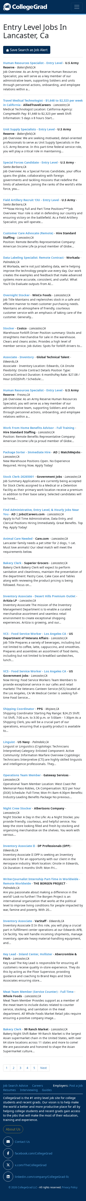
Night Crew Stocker (17, 808)
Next (43, 1068)
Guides (47, 1090)
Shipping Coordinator (18, 709)
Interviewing (29, 1090)
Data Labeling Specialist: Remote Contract (33, 258)
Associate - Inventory (18, 357)
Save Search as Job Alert (29, 50)
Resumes (9, 1090)
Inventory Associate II (19, 846)
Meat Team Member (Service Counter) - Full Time (38, 992)
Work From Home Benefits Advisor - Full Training (38, 428)
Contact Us (22, 1142)
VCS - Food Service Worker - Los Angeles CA (34, 634)
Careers (37, 1086)
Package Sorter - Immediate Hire (27, 452)
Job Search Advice (15, 1086)
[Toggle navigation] (77, 7)
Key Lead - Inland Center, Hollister (27, 954)
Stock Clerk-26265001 (18, 477)
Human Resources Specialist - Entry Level (32, 63)
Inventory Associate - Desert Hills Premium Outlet (39, 596)
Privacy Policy (69, 1187)
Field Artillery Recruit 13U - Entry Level (31, 200)
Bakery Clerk (12, 563)
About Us (13, 1129)
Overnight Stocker (16, 295)
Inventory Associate (17, 921)
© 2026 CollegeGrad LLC (23, 1187)
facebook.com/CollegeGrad (33, 1153)
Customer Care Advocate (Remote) (28, 233)
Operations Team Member (22, 775)
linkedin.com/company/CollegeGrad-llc (42, 1177)
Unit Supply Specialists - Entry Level (29, 129)
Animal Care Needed (18, 539)
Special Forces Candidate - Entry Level (30, 162)
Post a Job (76, 1086)
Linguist (9, 742)
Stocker (8, 328)
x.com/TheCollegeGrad (31, 1165)
